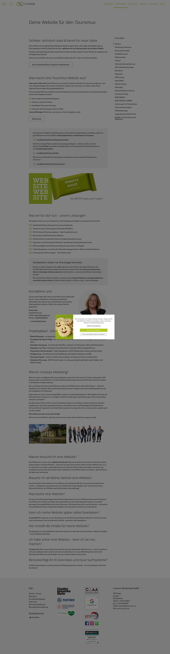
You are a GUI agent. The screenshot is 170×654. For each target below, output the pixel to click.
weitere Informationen (94, 326)
